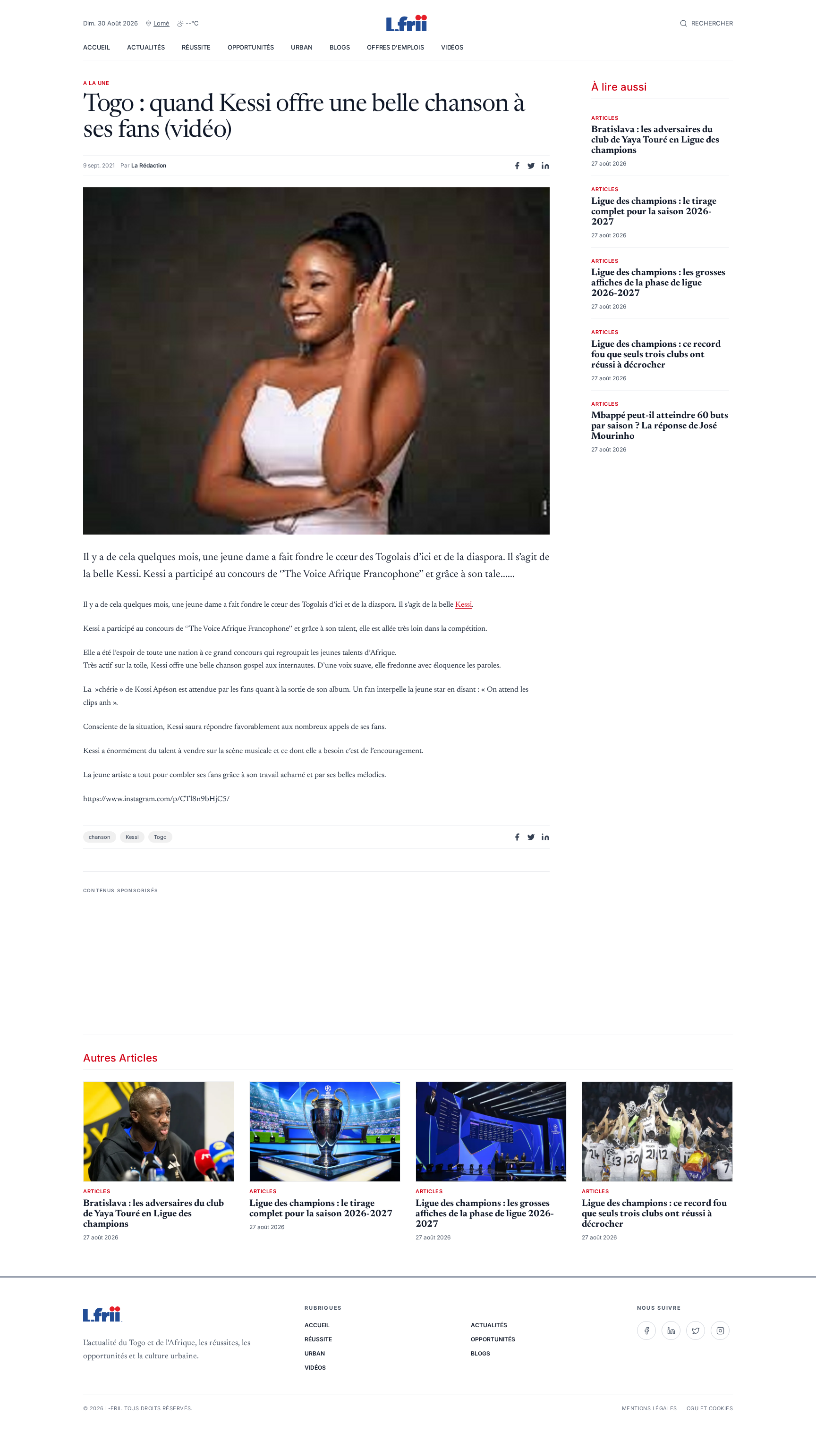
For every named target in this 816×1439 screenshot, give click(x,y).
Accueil (96, 47)
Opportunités (251, 47)
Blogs (340, 47)
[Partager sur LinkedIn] (545, 165)
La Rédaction (148, 165)
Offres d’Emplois (395, 47)
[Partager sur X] (531, 165)
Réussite (196, 47)
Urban (301, 47)
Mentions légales (649, 1408)
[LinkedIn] (671, 1330)
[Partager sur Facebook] (517, 165)
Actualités (146, 47)
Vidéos (452, 47)
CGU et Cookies (710, 1408)
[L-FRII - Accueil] (408, 23)
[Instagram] (720, 1330)
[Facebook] (646, 1330)
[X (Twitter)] (695, 1330)
